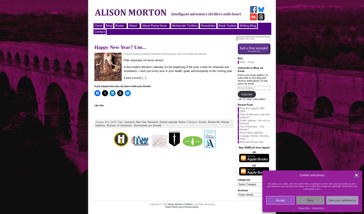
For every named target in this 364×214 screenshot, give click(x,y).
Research (153, 122)
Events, (203, 122)
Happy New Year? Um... (120, 47)
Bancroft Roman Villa (251, 142)
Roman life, (214, 122)
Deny (310, 200)
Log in (180, 207)
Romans (111, 125)
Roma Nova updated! (251, 132)
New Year (141, 122)
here (319, 189)
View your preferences (342, 200)
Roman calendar (168, 122)
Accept (280, 200)
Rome (182, 122)
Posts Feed (171, 207)
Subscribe (246, 94)
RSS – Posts (247, 62)
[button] (356, 175)
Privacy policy (191, 207)
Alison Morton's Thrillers (180, 204)
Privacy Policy (304, 208)
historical (129, 122)
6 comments (125, 125)
